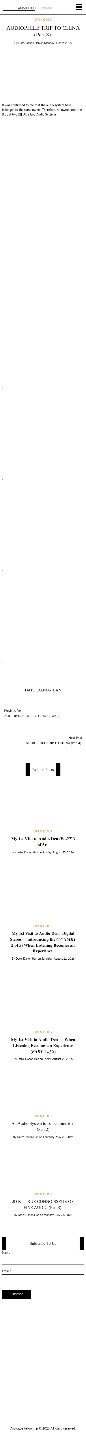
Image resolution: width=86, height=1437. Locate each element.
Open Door (43, 19)
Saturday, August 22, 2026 (58, 958)
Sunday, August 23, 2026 (58, 852)
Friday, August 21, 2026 (58, 1059)
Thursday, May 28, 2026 (58, 1137)
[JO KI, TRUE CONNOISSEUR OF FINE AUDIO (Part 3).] (43, 1161)
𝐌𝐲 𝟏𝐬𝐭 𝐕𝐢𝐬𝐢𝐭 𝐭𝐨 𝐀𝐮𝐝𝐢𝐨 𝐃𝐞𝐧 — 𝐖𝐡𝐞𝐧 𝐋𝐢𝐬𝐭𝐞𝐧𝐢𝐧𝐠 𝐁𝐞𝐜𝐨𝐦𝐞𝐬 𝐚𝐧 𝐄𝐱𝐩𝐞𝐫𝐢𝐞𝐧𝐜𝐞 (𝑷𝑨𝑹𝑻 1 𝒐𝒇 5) (43, 1045)
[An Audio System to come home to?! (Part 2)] (43, 1083)
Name (6, 1252)
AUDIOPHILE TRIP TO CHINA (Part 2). (32, 713)
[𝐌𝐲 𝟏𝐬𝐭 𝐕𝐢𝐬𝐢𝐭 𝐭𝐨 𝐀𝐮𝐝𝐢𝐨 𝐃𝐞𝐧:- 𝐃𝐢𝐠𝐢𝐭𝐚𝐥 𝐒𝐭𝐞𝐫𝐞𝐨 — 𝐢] (43, 885)
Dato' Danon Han (29, 43)
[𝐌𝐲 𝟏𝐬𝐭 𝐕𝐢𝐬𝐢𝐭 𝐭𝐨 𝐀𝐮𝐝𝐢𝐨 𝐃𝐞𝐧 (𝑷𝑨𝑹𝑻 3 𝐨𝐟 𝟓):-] (43, 799)
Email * (6, 1271)
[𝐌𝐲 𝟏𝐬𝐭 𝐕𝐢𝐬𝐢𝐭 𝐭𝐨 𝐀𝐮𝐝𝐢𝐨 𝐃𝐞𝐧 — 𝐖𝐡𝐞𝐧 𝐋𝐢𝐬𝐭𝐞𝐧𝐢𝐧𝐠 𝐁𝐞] (43, 991)
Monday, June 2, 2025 (58, 43)
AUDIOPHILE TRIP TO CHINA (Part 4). (54, 741)
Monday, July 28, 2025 (58, 1215)
